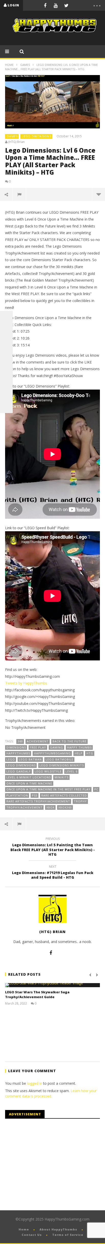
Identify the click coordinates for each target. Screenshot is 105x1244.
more (98, 194)
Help (79, 753)
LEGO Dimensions (36, 136)
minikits (62, 777)
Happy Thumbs (79, 747)
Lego (10, 759)
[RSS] (6, 394)
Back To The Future (69, 741)
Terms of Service (67, 1235)
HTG (89, 753)
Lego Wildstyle (48, 771)
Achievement (38, 741)
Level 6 (71, 771)
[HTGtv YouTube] (6, 342)
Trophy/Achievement (24, 807)
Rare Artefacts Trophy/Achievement (38, 801)
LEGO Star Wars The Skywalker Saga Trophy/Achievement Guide (37, 994)
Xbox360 (65, 807)
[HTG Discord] (6, 355)
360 (20, 741)
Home (9, 65)
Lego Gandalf (18, 771)
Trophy (80, 801)
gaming (56, 747)
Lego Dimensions (21, 765)
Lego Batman (30, 759)
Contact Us (32, 1235)
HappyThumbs (18, 753)
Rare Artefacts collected (64, 795)
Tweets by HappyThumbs (26, 683)
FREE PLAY (38, 747)
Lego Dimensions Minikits (62, 765)
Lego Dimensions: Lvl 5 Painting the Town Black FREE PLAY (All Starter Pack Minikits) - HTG (52, 847)
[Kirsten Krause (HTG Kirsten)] (6, 406)
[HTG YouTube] (6, 330)
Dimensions (16, 747)
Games (25, 65)
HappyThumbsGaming (52, 753)
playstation (17, 795)
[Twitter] (66, 5)
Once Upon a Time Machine (29, 783)
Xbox (50, 807)
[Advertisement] (48, 1164)
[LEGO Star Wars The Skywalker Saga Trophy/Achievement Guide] (52, 985)
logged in (34, 1083)
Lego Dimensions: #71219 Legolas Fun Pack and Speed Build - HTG (52, 873)
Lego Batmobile (59, 759)
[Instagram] (6, 381)
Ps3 (34, 795)
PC (96, 789)
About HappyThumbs (58, 1229)
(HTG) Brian (16, 142)
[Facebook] (45, 5)
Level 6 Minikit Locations (28, 777)
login (13, 5)
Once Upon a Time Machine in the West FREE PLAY (48, 789)
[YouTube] (55, 5)
